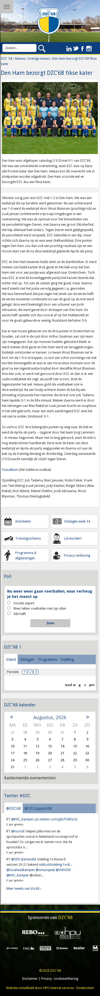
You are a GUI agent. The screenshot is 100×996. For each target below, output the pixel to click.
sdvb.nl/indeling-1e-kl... (55, 865)
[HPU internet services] (66, 933)
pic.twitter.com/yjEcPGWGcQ (56, 819)
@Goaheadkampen (20, 870)
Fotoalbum (10, 470)
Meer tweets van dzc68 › (23, 888)
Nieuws (20, 58)
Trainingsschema (28, 538)
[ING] (15, 948)
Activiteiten (23, 521)
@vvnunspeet (45, 870)
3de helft (19, 614)
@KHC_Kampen (22, 819)
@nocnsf (17, 831)
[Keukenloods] (32, 948)
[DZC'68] (49, 21)
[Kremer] (49, 948)
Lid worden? (73, 538)
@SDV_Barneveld (23, 859)
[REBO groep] (34, 933)
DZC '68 (7, 58)
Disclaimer (30, 979)
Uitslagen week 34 (77, 521)
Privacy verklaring (77, 555)
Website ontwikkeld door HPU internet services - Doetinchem (50, 988)
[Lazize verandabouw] (65, 948)
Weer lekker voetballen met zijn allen (39, 608)
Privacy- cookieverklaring (59, 979)
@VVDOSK (63, 870)
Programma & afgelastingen (26, 555)
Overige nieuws (39, 58)
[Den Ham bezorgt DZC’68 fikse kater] (50, 120)
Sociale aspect (23, 603)
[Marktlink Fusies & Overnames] (82, 948)
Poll (7, 576)
